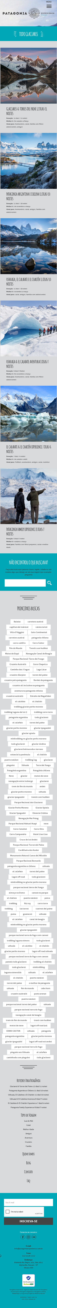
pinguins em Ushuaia (20, 1052)
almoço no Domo (17, 893)
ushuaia (42, 792)
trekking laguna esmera (18, 940)
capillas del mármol (19, 627)
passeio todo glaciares (16, 962)
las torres (24, 908)
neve (46, 823)
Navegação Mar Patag (29, 818)
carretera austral (35, 621)
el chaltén (37, 701)
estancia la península (20, 754)
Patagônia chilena (41, 770)
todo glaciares (41, 717)
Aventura (28, 1138)
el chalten (12, 898)
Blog (28, 1162)
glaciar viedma (39, 744)
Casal (28, 1125)
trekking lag (31, 760)
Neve (11, 776)
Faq (28, 1180)
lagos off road (18, 877)
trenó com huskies (42, 1020)
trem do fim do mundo (22, 786)
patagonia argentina (18, 717)
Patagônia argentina (16, 770)
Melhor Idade (28, 1129)
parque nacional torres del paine (21, 1004)
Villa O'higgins (17, 632)
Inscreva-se (28, 1221)
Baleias (17, 621)
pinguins (10, 765)
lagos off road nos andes (40, 1041)
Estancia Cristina (40, 813)
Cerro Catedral (20, 829)
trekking (13, 903)
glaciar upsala (28, 733)
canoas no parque (40, 893)
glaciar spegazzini (42, 728)
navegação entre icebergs (20, 781)
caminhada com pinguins (18, 1057)
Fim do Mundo (15, 648)
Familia (28, 1146)
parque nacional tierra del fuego (28, 887)
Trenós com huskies (38, 648)
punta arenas (40, 993)
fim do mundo (27, 988)
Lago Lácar (42, 669)
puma (13, 914)
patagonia (46, 1031)
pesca (47, 898)
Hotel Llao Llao (40, 834)
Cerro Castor (38, 643)
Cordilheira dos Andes (28, 850)
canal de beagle (37, 919)
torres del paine (40, 675)
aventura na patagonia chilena (28, 691)
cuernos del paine (44, 908)
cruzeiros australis (14, 696)
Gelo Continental (39, 632)
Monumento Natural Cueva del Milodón (28, 855)
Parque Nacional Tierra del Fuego (28, 659)
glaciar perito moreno (16, 728)
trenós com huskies (40, 797)
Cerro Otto (39, 829)
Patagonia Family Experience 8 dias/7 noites (29, 1107)
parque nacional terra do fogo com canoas (28, 935)
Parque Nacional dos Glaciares (28, 802)
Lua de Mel (28, 1121)
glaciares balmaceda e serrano (28, 749)
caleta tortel (41, 627)
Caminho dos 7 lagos (20, 669)
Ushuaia (25, 765)
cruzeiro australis (19, 993)
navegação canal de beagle (28, 1015)
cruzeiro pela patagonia (15, 680)
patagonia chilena (40, 637)
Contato (28, 1171)
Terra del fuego (43, 765)
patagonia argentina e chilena (21, 866)
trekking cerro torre (43, 712)
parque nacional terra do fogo (28, 1009)
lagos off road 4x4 (38, 1025)
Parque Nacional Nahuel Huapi (23, 823)
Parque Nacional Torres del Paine (28, 845)
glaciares (48, 760)
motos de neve (41, 776)
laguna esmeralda (12, 972)
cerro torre (43, 903)
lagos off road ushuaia (42, 951)
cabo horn (45, 988)
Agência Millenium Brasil (37, 1293)
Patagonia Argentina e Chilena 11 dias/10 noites (28, 1090)
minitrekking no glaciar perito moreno (28, 738)
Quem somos (28, 1153)
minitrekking (39, 967)
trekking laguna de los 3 (15, 712)
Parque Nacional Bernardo (28, 861)
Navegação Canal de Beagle (39, 653)
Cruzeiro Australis (18, 664)
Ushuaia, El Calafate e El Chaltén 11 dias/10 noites (28, 1095)
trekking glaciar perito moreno (28, 706)
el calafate (20, 701)
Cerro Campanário (18, 834)
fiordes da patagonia (43, 680)
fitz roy (27, 903)
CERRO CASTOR (13, 1031)
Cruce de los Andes (28, 839)
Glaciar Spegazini (17, 813)
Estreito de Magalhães (40, 696)
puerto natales (11, 760)
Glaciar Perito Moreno (18, 807)
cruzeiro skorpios (18, 675)
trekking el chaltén (43, 962)
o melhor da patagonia (39, 983)
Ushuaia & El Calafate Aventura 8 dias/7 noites (28, 1099)
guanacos (27, 914)
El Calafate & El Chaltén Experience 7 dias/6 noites (28, 1103)
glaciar (24, 776)
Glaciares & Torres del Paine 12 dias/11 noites (28, 1086)
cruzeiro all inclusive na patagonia (28, 685)
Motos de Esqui (12, 653)
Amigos (29, 1133)
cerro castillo (19, 643)
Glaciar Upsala (42, 807)
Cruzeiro (28, 1142)
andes (42, 786)
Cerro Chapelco (40, 664)
